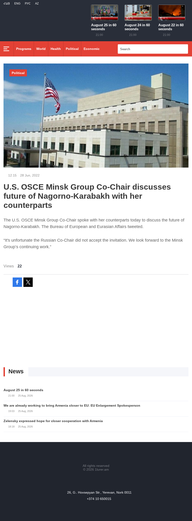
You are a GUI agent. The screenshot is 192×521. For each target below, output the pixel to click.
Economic (92, 49)
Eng (17, 3)
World (41, 49)
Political (72, 49)
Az (37, 3)
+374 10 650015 (99, 499)
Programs (23, 49)
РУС (28, 3)
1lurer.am (102, 469)
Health (56, 49)
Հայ (7, 3)
